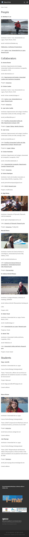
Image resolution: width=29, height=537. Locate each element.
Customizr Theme (21, 534)
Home (2, 7)
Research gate (5, 52)
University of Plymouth (10, 223)
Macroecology (10, 270)
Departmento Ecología (10, 123)
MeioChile (12, 532)
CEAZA (6, 186)
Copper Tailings (10, 126)
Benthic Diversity (19, 126)
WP (9, 534)
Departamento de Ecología (11, 77)
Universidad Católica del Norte (12, 346)
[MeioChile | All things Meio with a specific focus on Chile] (2, 2)
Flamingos (8, 459)
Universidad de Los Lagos (18, 50)
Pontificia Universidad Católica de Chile (14, 142)
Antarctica (8, 83)
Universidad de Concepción (11, 164)
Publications (4, 47)
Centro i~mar (7, 50)
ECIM (18, 123)
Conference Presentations (15, 47)
